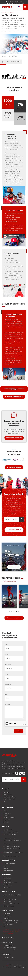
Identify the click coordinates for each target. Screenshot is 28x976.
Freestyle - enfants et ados (11, 856)
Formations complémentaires (12, 950)
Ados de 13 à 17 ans (9, 799)
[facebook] (9, 56)
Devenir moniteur (9, 945)
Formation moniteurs (10, 947)
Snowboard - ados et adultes (12, 840)
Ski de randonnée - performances (13, 852)
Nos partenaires (8, 924)
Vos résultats (7, 878)
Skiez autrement (8, 870)
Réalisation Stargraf (19, 967)
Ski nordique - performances (12, 848)
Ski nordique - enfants (10, 844)
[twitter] (12, 56)
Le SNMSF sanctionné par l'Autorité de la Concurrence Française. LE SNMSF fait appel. (13, 931)
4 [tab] (16, 611)
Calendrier (7, 880)
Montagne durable (9, 906)
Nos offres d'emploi (9, 957)
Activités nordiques (9, 817)
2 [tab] (11, 611)
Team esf (6, 918)
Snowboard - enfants (10, 838)
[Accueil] (7, 7)
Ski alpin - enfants (9, 829)
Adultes (6, 801)
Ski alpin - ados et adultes (11, 832)
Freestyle (6, 815)
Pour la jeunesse (8, 897)
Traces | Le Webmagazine (11, 920)
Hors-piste (6, 820)
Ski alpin (6, 811)
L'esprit (7, 913)
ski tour (7, 887)
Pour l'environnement (10, 899)
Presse (5, 927)
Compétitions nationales (10, 882)
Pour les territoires (9, 901)
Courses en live (8, 885)
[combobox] (11, 519)
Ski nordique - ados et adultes (12, 846)
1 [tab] (9, 611)
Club (6, 868)
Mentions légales (8, 967)
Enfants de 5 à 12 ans (9, 797)
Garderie (6, 792)
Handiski (6, 822)
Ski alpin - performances (10, 834)
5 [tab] (18, 611)
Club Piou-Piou (8, 794)
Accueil (3, 62)
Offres (8, 61)
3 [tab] (14, 611)
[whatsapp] (15, 56)
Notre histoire (7, 916)
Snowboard (7, 813)
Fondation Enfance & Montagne (13, 922)
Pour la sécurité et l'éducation (12, 894)
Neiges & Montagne (9, 863)
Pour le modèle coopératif (11, 903)
